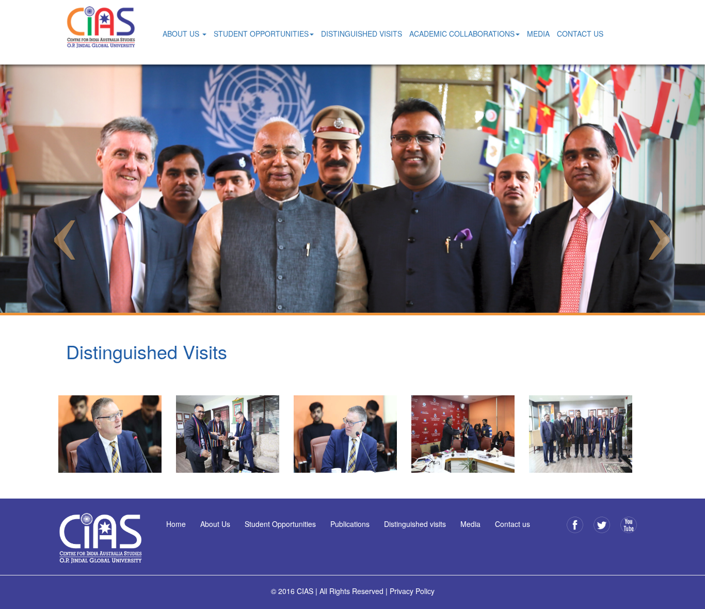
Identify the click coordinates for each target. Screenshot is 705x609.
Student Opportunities (280, 524)
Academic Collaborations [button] (462, 33)
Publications (350, 524)
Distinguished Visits (361, 33)
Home (176, 524)
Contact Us (580, 33)
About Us (215, 524)
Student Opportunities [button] (261, 33)
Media (538, 33)
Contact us (512, 524)
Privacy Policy (412, 591)
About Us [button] (182, 33)
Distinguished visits (415, 524)
